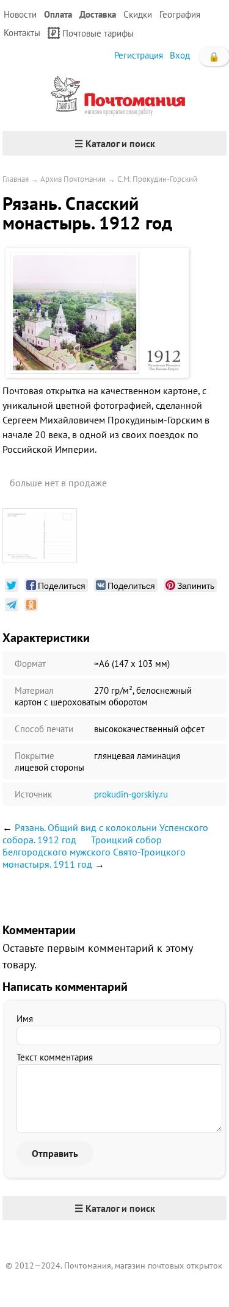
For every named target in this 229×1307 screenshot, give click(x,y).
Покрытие (34, 756)
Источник (33, 794)
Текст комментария (54, 1057)
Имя (24, 1018)
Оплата (58, 14)
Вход (180, 55)
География (179, 14)
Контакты (22, 32)
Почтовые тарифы (98, 33)
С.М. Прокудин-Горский (157, 179)
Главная (15, 179)
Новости (20, 14)
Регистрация (138, 55)
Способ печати (44, 729)
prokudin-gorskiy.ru (131, 794)
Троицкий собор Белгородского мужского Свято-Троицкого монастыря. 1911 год (94, 852)
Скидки (137, 14)
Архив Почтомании (73, 179)
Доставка (97, 14)
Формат (30, 663)
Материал (34, 690)
